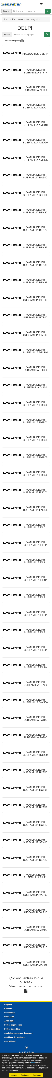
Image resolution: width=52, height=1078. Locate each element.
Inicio (6, 19)
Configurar (37, 1075)
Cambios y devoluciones (14, 1037)
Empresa (8, 1004)
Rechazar (25, 1075)
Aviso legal (8, 1020)
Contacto (8, 1008)
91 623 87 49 (26, 1052)
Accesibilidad (9, 1041)
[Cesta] (41, 4)
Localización (9, 1012)
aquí (33, 1062)
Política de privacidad (13, 1024)
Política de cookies (12, 1029)
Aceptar (14, 1075)
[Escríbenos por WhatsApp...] (26, 1047)
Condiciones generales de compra (18, 1033)
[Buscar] (48, 11)
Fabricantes (17, 19)
